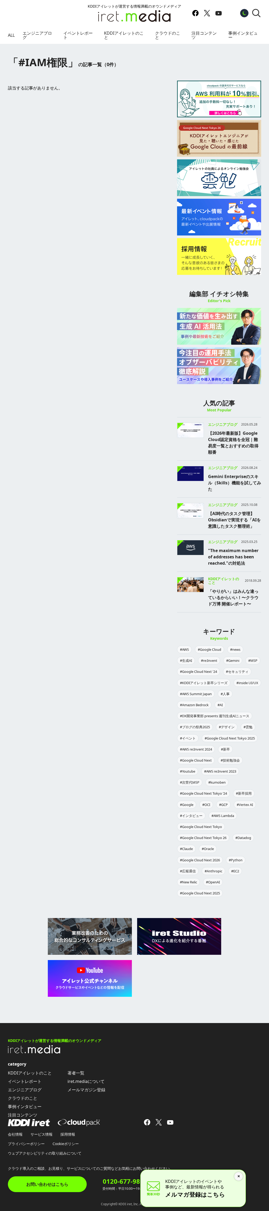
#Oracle (208, 848)
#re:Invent (209, 660)
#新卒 (225, 749)
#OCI (206, 804)
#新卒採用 (244, 793)
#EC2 (235, 871)
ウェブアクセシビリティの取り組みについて (44, 1153)
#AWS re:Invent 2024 (196, 749)
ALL (11, 35)
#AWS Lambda (222, 815)
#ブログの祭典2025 (195, 727)
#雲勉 (248, 727)
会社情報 (15, 1134)
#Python (235, 860)
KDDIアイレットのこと (124, 35)
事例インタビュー (243, 35)
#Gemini (232, 660)
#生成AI (186, 660)
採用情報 (67, 1134)
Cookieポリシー (66, 1143)
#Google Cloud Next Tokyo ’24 (203, 793)
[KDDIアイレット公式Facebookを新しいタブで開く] (195, 13)
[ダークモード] (244, 13)
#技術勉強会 (230, 760)
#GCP (223, 804)
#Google (186, 804)
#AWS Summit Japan (196, 693)
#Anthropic (213, 871)
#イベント (188, 738)
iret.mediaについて (86, 1081)
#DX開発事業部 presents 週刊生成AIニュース (214, 716)
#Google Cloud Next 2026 (200, 860)
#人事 (225, 693)
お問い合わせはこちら (47, 1184)
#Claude (186, 848)
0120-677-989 (123, 1181)
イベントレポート (78, 35)
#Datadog (243, 837)
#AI (220, 705)
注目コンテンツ (204, 35)
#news (235, 649)
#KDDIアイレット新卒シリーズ (203, 682)
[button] (256, 13)
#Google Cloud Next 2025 (200, 893)
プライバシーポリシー (26, 1143)
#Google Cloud (209, 649)
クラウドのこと (167, 35)
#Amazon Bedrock (194, 705)
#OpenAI (213, 882)
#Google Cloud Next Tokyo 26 (203, 837)
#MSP (252, 660)
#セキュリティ (237, 671)
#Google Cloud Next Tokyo (201, 826)
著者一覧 (76, 1073)
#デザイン (227, 727)
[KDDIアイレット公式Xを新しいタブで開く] (207, 13)
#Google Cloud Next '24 (198, 671)
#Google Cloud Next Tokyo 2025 (230, 738)
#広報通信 (188, 871)
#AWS (184, 649)
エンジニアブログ (37, 35)
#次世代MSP (189, 782)
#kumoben (217, 782)
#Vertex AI (245, 804)
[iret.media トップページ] (34, 1052)
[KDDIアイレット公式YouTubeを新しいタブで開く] (218, 13)
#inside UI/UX (247, 682)
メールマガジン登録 (86, 1090)
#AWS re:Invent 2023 (220, 771)
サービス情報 (41, 1134)
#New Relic (188, 882)
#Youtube (187, 771)
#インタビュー (191, 815)
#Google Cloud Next (196, 760)
